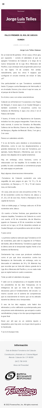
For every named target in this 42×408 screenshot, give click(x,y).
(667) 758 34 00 (21, 361)
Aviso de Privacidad (21, 365)
